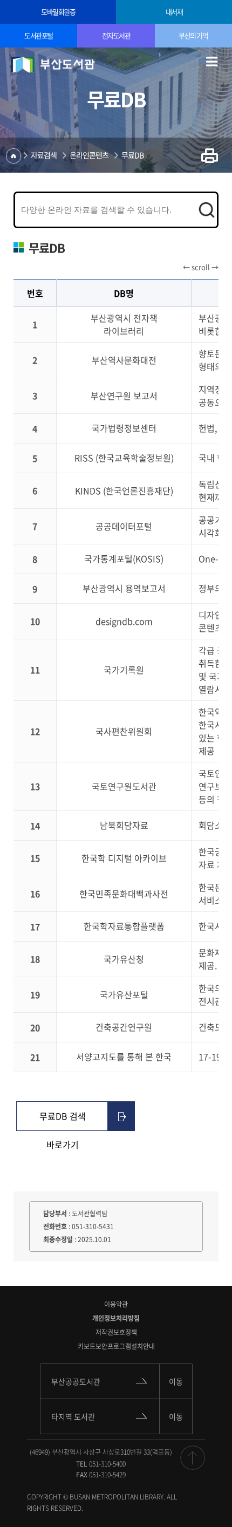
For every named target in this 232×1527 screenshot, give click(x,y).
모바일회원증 (58, 11)
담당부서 (55, 1213)
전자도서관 (116, 35)
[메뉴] (211, 59)
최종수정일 (58, 1239)
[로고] (53, 64)
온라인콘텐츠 (89, 154)
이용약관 (116, 1304)
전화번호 (55, 1226)
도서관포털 (38, 35)
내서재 (174, 11)
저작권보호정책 (116, 1332)
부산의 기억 (193, 35)
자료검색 (44, 154)
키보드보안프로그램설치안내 (116, 1346)
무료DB (132, 154)
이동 (176, 1381)
